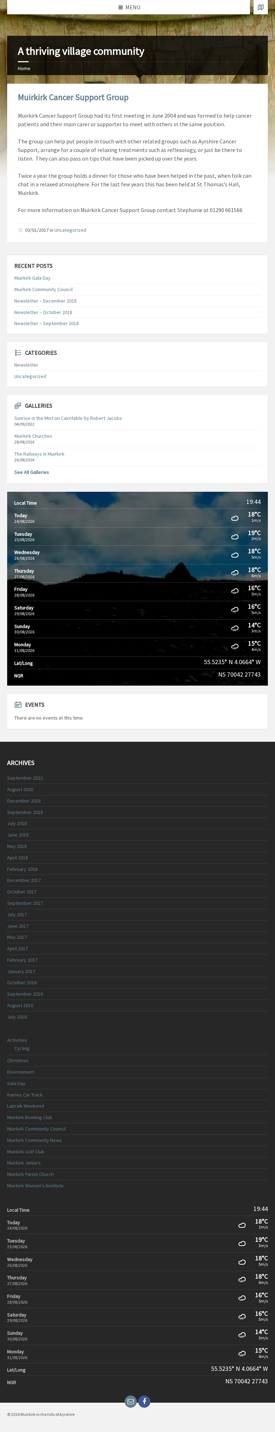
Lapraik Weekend (25, 1106)
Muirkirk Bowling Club (29, 1117)
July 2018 (17, 823)
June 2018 (18, 835)
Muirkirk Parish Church (30, 1174)
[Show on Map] (261, 7)
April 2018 (17, 857)
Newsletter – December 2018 (45, 301)
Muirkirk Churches (33, 436)
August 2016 (20, 1005)
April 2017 (17, 948)
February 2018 (22, 869)
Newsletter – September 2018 (46, 323)
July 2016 (17, 1017)
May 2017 (17, 937)
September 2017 (25, 903)
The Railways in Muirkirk (39, 454)
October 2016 (22, 982)
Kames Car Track (25, 1095)
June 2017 (18, 926)
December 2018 (24, 801)
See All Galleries (31, 472)
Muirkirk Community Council (43, 289)
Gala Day (16, 1083)
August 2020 (20, 789)
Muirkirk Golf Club (25, 1151)
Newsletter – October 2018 (43, 312)
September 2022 (25, 778)
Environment (20, 1072)
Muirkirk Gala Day (32, 278)
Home (24, 68)
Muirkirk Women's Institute (35, 1185)
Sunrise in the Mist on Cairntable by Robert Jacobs (68, 418)
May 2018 (17, 846)
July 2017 (17, 914)
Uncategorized (70, 230)
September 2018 (25, 812)
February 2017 (22, 960)
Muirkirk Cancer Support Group (73, 97)
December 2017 (24, 880)
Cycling (22, 1048)
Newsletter (26, 365)
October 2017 (22, 891)
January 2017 (21, 971)
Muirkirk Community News (34, 1140)
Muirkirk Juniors (24, 1162)
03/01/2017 (37, 230)
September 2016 (25, 994)
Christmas (18, 1060)
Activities (17, 1040)
